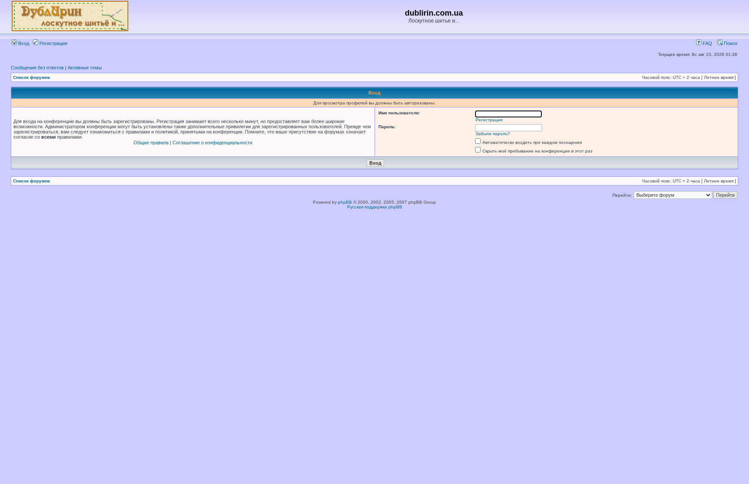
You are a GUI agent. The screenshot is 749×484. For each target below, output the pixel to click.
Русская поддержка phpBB (374, 207)
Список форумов (31, 77)
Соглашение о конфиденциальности (212, 142)
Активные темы (85, 67)
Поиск (730, 43)
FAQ (706, 43)
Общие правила (151, 142)
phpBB (345, 202)
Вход (23, 43)
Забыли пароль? (492, 133)
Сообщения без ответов (37, 67)
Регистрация (52, 43)
